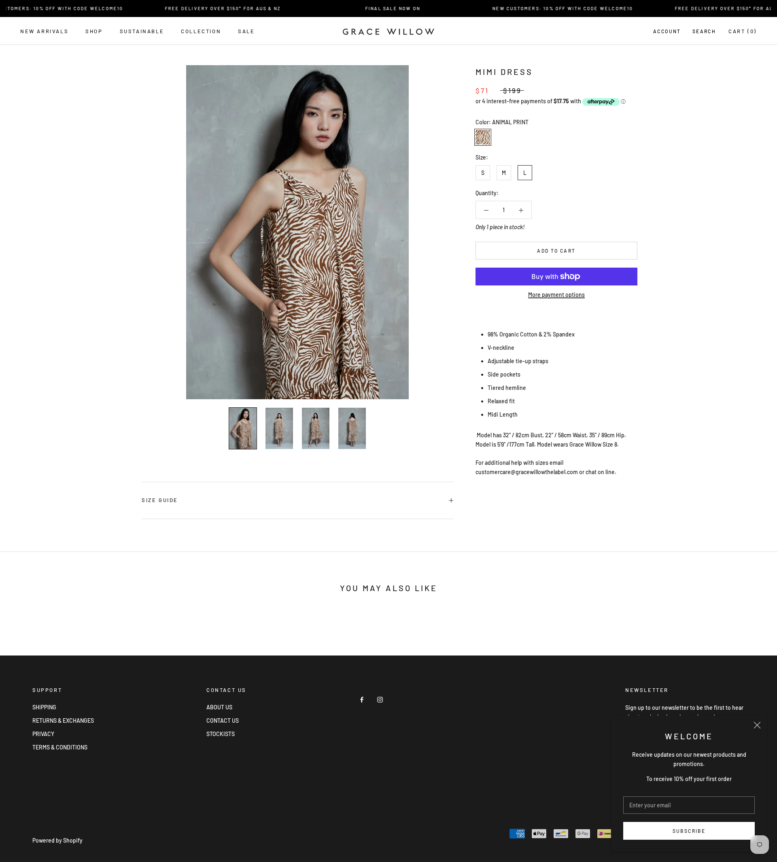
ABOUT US (219, 707)
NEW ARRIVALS (44, 31)
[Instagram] (380, 698)
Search (704, 31)
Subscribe (689, 831)
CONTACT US (222, 720)
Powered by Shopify (57, 840)
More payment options (556, 294)
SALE (246, 31)
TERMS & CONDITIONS (59, 747)
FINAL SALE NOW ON (378, 8)
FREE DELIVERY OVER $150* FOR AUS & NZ (208, 8)
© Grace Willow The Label (72, 829)
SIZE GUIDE (160, 500)
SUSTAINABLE (142, 31)
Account (667, 31)
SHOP (93, 31)
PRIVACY (43, 733)
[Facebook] (362, 698)
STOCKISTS (220, 733)
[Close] (757, 725)
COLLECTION (201, 31)
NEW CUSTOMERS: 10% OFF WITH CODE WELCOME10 (548, 8)
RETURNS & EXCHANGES (63, 720)
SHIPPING (44, 707)
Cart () (742, 31)
